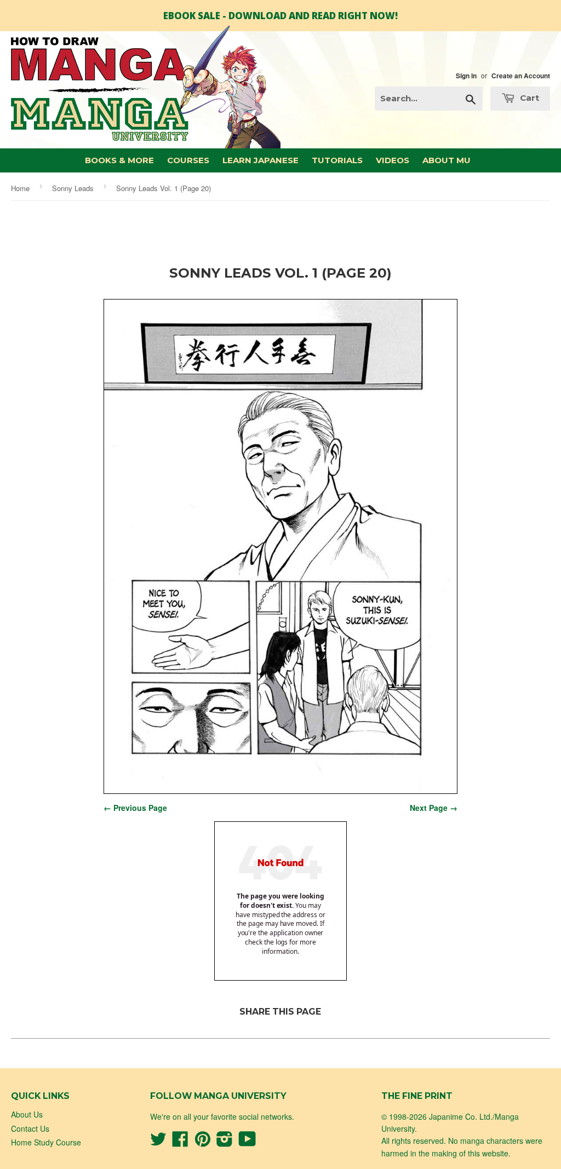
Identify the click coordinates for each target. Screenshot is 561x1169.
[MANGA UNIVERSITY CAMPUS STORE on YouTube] (247, 1142)
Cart (528, 98)
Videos (392, 160)
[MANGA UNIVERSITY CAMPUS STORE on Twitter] (158, 1142)
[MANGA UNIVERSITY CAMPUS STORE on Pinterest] (202, 1142)
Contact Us (30, 1128)
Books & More (119, 160)
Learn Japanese (260, 160)
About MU (446, 160)
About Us (27, 1114)
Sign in (466, 75)
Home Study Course (46, 1142)
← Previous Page (135, 807)
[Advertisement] (280, 236)
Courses (188, 160)
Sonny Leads (73, 188)
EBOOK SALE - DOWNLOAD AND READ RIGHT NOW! (280, 15)
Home (20, 188)
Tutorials (337, 160)
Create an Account (520, 75)
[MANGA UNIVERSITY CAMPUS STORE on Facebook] (180, 1142)
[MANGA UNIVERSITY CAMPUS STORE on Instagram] (224, 1142)
